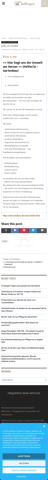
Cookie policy (21, 476)
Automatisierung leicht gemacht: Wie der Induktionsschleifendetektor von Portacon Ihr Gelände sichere (21, 358)
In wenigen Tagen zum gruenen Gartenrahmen (20, 286)
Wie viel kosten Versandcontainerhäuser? (18, 408)
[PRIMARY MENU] (3, 3)
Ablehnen (24, 463)
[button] (44, 426)
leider (5, 241)
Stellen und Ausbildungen (9, 42)
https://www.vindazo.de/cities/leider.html (21, 216)
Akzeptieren (24, 456)
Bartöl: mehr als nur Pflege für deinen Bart (19, 317)
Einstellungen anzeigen (24, 470)
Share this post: (10, 267)
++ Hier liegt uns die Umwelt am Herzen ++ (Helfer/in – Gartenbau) (24, 263)
